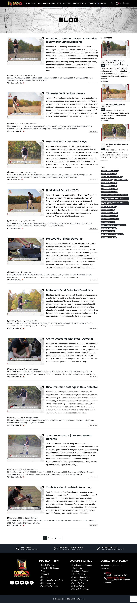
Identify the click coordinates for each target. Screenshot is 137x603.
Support (90, 3)
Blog (59, 3)
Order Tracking (78, 574)
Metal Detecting (40, 129)
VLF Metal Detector (39, 80)
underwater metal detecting (112, 234)
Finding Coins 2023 (50, 78)
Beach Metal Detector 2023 (19, 78)
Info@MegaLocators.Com (116, 575)
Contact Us (77, 568)
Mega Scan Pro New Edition (52, 580)
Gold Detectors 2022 (109, 192)
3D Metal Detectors (16, 126)
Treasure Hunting (25, 80)
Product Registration (80, 577)
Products (36, 3)
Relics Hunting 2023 (54, 129)
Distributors (78, 3)
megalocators (30, 75)
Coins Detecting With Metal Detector (69, 338)
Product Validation (80, 580)
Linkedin (32, 583)
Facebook (12, 583)
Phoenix (44, 577)
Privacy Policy (78, 586)
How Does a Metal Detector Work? (114, 195)
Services (66, 3)
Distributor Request (80, 571)
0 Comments (14, 83)
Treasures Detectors (49, 586)
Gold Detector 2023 (81, 78)
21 (56, 538)
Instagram (27, 583)
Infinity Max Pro (47, 565)
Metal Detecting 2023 (72, 277)
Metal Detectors (38, 423)
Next (60, 538)
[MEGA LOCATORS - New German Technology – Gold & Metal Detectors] (15, 3)
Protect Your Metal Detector (64, 238)
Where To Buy (78, 583)
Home (28, 3)
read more (105, 81)
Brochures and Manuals (82, 565)
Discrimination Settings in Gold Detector (72, 387)
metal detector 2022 (41, 374)
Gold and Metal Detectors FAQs (66, 141)
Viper (43, 571)
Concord (45, 574)
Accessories (48, 3)
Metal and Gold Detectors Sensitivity (69, 290)
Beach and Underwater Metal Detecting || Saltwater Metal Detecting (71, 40)
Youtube (22, 583)
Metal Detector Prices (58, 374)
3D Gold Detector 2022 (109, 170)
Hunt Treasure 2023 (26, 129)
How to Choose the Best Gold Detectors (33, 277)
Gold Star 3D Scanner (50, 568)
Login (126, 3)
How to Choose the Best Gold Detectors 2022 (112, 203)
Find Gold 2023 (36, 78)
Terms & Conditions (80, 589)
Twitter (17, 583)
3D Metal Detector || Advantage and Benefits (69, 437)
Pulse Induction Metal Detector (40, 474)
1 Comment (13, 180)
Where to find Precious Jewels (65, 93)
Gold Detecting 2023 (65, 78)
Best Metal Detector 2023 (62, 190)
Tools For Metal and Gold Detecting (69, 487)
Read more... (93, 83)
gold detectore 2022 (109, 189)
